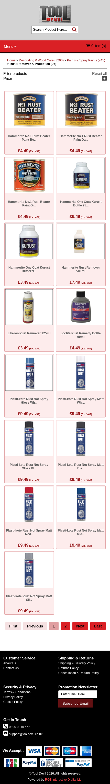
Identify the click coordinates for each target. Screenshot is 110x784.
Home (11, 60)
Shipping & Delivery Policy (76, 663)
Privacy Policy (13, 697)
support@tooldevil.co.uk (25, 734)
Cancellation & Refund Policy (78, 673)
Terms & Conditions (16, 692)
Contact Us (11, 668)
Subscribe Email (75, 703)
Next (80, 626)
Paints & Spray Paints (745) (86, 60)
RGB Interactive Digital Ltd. (63, 779)
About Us (9, 663)
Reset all (99, 73)
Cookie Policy (13, 702)
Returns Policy (68, 668)
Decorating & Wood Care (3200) (41, 60)
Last (98, 626)
